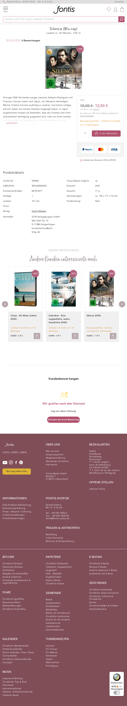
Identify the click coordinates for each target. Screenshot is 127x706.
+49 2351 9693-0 (28, 2)
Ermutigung (52, 666)
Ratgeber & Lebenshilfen (15, 574)
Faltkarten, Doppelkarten (59, 567)
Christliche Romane (12, 564)
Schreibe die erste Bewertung (63, 419)
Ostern (49, 659)
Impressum (51, 465)
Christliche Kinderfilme (14, 609)
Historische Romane (12, 567)
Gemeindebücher (55, 630)
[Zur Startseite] (9, 446)
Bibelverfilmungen (11, 606)
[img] (7, 40)
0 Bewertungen (31, 40)
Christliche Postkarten (57, 564)
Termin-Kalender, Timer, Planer (18, 652)
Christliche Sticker (55, 584)
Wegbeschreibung (55, 458)
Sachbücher (8, 570)
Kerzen (92, 602)
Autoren (50, 646)
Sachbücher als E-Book (101, 574)
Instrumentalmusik (11, 689)
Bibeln (49, 600)
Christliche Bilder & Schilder (103, 606)
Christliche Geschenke (100, 590)
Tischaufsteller (9, 656)
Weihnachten (52, 662)
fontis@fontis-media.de (58, 518)
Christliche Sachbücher (58, 616)
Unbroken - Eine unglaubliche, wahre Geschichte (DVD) (59, 319)
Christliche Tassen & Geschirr (104, 593)
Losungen (7, 662)
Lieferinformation (54, 538)
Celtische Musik (10, 695)
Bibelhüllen (51, 610)
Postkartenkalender (12, 649)
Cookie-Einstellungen (13, 515)
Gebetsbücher (53, 623)
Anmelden (119, 2)
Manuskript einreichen (57, 461)
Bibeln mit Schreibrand (58, 613)
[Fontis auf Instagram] (11, 462)
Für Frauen (51, 649)
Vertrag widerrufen (16, 471)
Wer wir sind (52, 451)
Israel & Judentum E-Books (103, 570)
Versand (96, 109)
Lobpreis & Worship (12, 678)
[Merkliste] (109, 9)
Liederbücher (53, 626)
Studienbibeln (53, 603)
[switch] (117, 692)
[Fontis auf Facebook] (16, 462)
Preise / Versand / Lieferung (16, 512)
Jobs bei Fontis (97, 489)
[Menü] (122, 674)
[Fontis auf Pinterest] (21, 462)
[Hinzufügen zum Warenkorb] (37, 336)
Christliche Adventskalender (17, 659)
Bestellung (51, 534)
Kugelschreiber (54, 577)
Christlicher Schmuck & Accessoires (101, 597)
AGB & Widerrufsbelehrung (16, 505)
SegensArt (51, 570)
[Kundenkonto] (115, 9)
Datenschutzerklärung (13, 508)
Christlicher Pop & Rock (14, 682)
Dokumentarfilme (11, 602)
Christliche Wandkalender (15, 646)
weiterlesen (11, 123)
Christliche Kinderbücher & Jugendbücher (16, 581)
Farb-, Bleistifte (54, 574)
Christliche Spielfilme (13, 599)
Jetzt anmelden (87, 116)
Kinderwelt (51, 656)
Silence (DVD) (94, 316)
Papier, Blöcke (53, 580)
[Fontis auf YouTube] (4, 462)
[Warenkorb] (122, 9)
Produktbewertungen (13, 518)
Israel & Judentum (12, 577)
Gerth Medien (39, 211)
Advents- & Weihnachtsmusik (17, 692)
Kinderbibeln (52, 606)
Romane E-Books (98, 567)
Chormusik (7, 685)
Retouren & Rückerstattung (60, 541)
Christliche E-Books (99, 564)
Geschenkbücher (98, 609)
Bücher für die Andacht (58, 620)
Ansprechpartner (55, 455)
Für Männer (52, 652)
